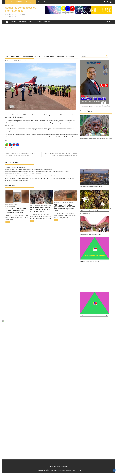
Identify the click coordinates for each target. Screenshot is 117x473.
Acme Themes (76, 470)
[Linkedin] (10, 144)
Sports (31, 22)
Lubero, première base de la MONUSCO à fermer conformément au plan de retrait (31, 176)
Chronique (22, 22)
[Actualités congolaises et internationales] (6, 21)
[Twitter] (14, 144)
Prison (8, 148)
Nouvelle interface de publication (15, 167)
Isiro (14, 148)
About (39, 22)
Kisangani (18, 148)
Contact (47, 22)
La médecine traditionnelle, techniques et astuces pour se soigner (95, 211)
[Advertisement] (58, 38)
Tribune (13, 22)
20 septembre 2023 (12, 204)
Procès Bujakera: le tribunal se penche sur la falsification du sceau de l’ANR (28, 169)
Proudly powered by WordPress (46, 470)
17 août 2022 (58, 202)
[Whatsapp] (6, 144)
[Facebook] (17, 144)
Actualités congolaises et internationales (20, 9)
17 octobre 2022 (35, 205)
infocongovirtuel (24, 61)
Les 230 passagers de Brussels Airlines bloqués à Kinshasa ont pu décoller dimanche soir (21, 154)
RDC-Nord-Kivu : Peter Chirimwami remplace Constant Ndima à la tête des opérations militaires (61, 154)
